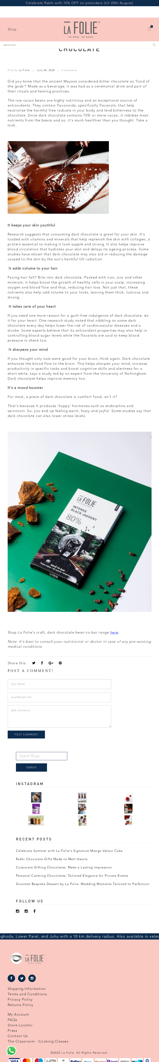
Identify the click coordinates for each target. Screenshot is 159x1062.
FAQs (12, 1020)
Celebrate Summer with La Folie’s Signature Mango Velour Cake (69, 851)
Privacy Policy (20, 999)
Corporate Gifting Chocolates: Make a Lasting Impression (64, 867)
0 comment (69, 70)
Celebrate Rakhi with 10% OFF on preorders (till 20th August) (79, 3)
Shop (12, 29)
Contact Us (18, 1036)
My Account (18, 1014)
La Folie (25, 70)
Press (12, 1030)
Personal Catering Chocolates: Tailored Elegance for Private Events (72, 875)
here (114, 632)
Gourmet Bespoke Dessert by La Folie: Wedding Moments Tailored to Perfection (82, 884)
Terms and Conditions (27, 994)
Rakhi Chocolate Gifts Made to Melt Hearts (52, 859)
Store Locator (20, 1025)
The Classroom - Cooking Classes (38, 1041)
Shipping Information (27, 989)
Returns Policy (21, 1005)
